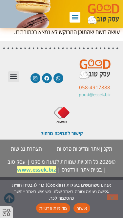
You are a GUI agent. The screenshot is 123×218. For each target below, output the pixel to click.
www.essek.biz (36, 169)
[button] (75, 17)
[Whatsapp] (58, 78)
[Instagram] (35, 78)
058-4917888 (94, 87)
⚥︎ (6, 212)
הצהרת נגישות (26, 148)
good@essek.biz (95, 94)
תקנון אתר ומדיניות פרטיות (84, 148)
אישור (82, 208)
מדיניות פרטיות (53, 208)
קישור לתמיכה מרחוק (61, 133)
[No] (112, 197)
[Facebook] (47, 78)
